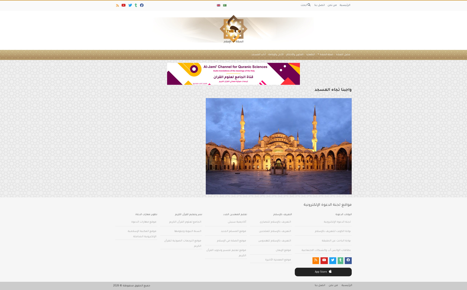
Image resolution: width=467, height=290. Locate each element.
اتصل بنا (319, 5)
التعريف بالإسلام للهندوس (274, 241)
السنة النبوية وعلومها (187, 231)
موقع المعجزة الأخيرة (278, 260)
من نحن (332, 5)
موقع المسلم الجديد (233, 231)
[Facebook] (141, 6)
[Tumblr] (136, 6)
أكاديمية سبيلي (237, 222)
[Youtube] (123, 6)
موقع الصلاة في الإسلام (231, 241)
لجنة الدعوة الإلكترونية (337, 222)
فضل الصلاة (343, 54)
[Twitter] (130, 6)
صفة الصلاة (326, 54)
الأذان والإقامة (276, 54)
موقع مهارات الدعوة (143, 222)
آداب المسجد (258, 54)
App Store (321, 272)
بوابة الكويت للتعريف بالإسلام (333, 231)
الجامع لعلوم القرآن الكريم (185, 222)
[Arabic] (225, 5)
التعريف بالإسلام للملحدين (275, 231)
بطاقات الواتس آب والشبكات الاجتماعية (326, 250)
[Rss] (117, 6)
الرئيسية (345, 5)
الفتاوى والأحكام (294, 54)
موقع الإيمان (283, 250)
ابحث (304, 5)
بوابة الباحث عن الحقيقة (336, 241)
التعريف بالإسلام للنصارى (275, 222)
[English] (218, 5)
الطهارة (310, 54)
